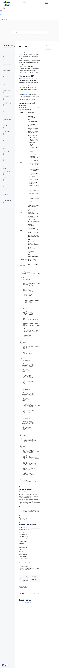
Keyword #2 (35, 35)
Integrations (6, 142)
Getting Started (7, 70)
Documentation (33, 2)
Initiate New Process (8, 151)
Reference (6, 194)
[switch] (5, 6)
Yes (21, 587)
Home (27, 2)
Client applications (7, 119)
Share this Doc (49, 45)
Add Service (6, 53)
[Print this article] (57, 49)
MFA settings (6, 162)
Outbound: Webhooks (25, 578)
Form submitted (33, 578)
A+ (51, 48)
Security (5, 177)
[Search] (24, 2)
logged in (27, 602)
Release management (8, 168)
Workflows (6, 188)
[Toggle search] (46, 3)
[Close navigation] (1, 11)
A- (46, 48)
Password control (7, 96)
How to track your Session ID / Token (8, 103)
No (25, 587)
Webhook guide (26, 94)
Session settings (7, 137)
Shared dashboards (8, 84)
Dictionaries (6, 58)
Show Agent (6, 73)
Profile (5, 125)
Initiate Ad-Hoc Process (8, 171)
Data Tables (6, 78)
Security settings (7, 90)
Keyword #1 (30, 35)
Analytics (6, 157)
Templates (6, 183)
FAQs (5, 148)
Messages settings (7, 64)
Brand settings (7, 113)
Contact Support (41, 2)
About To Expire (7, 108)
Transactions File (7, 200)
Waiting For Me (7, 131)
